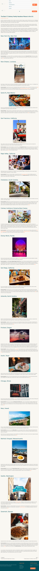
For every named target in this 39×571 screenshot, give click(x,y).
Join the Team (22, 567)
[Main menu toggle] (19, 11)
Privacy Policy (22, 566)
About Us (10, 6)
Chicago (15, 398)
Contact (10, 8)
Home (10, 0)
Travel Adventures (11, 4)
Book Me (10, 2)
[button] (34, 5)
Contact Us (21, 568)
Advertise (21, 565)
